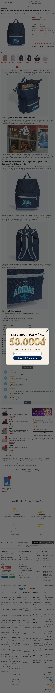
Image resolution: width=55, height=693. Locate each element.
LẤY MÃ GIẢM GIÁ (27, 358)
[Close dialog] (47, 330)
